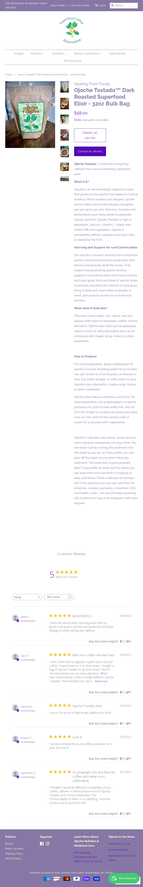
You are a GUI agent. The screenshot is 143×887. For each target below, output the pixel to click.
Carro (102, 5)
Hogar (19, 53)
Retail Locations (14, 848)
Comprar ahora (90, 151)
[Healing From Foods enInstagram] (47, 844)
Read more (101, 681)
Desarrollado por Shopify (99, 872)
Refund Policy (13, 858)
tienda (37, 53)
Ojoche (58, 53)
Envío (77, 120)
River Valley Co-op (119, 843)
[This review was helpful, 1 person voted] (121, 723)
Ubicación (117, 53)
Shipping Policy (14, 853)
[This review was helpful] (121, 641)
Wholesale (72, 61)
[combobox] (27, 597)
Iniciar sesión (58, 5)
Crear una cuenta (80, 5)
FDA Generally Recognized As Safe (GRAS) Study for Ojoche (88, 857)
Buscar (9, 843)
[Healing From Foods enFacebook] (42, 844)
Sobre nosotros (87, 53)
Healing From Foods (72, 872)
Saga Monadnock (119, 849)
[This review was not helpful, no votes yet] (127, 641)
